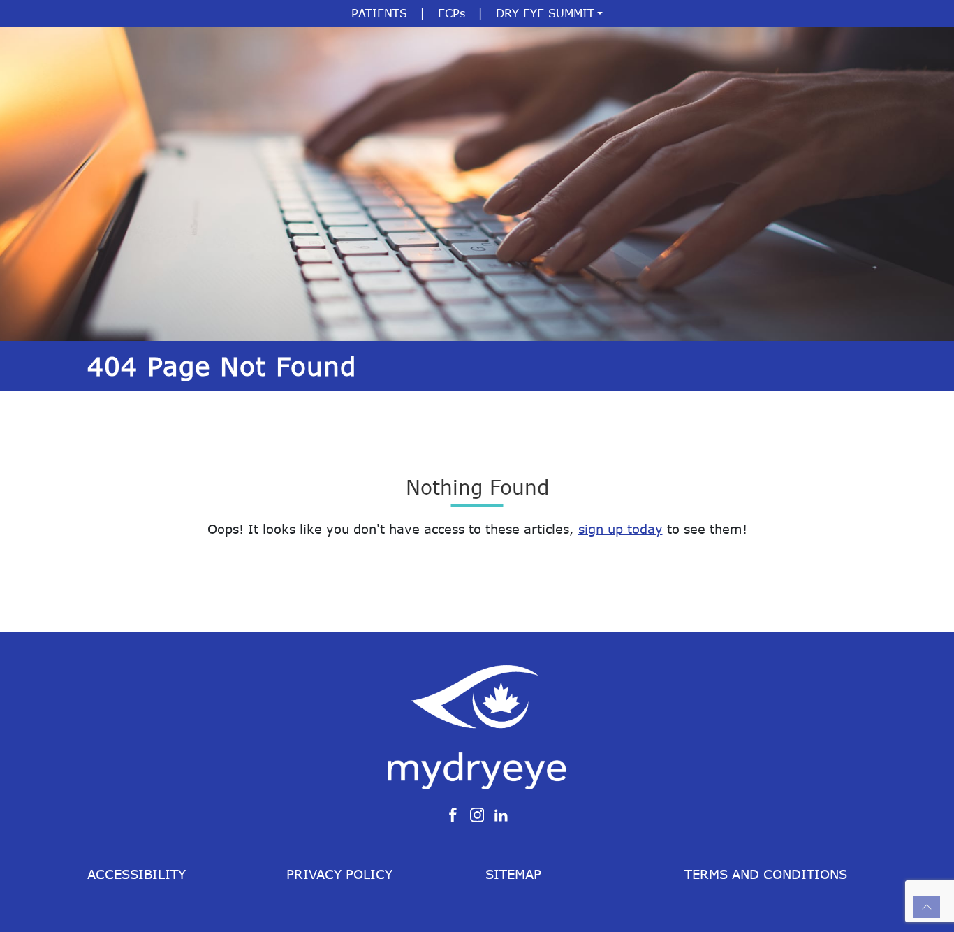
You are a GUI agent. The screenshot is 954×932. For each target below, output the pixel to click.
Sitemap (513, 874)
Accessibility (136, 874)
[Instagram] (477, 814)
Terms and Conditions (765, 874)
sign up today (620, 529)
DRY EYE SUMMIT (545, 13)
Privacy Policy (339, 874)
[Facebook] (453, 814)
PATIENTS (379, 13)
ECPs (451, 13)
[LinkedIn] (501, 814)
